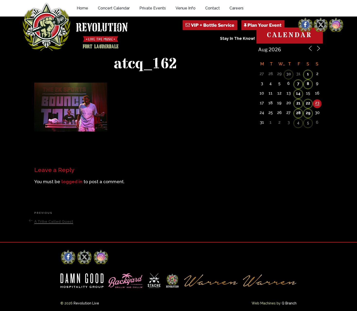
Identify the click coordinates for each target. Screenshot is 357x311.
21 (298, 103)
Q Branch (289, 303)
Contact (212, 8)
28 (298, 113)
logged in (71, 181)
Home (82, 8)
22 (308, 103)
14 (298, 93)
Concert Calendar (114, 8)
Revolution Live (86, 303)
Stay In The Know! (237, 38)
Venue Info (186, 8)
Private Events (152, 8)
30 (288, 74)
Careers (237, 8)
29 (308, 113)
